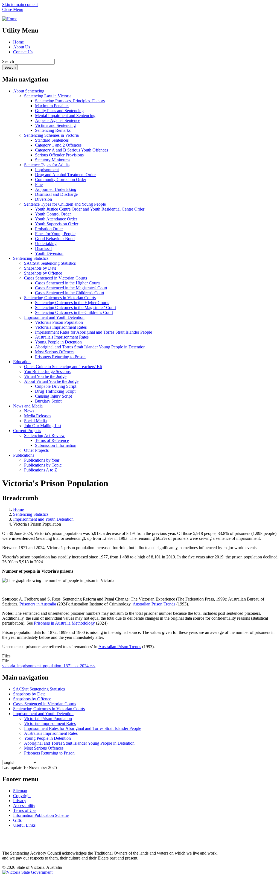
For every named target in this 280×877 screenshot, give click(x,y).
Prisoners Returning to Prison (60, 356)
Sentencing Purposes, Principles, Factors (70, 100)
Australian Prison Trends (154, 604)
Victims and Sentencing (55, 125)
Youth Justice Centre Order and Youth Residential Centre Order (89, 209)
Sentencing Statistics (30, 258)
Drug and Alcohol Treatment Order (65, 174)
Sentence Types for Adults (46, 164)
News (29, 411)
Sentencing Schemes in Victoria (51, 135)
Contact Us (23, 51)
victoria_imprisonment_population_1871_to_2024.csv (48, 665)
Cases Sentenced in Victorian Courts (55, 278)
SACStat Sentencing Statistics (50, 263)
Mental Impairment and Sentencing (65, 115)
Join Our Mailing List (42, 425)
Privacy (19, 800)
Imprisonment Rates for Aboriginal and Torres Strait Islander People (93, 332)
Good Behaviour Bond (55, 238)
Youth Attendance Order (56, 219)
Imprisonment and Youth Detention (54, 317)
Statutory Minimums (52, 160)
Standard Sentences (52, 140)
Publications (23, 455)
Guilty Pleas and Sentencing (59, 110)
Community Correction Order (60, 179)
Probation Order (49, 228)
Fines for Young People (55, 233)
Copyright (22, 795)
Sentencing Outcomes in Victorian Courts (60, 297)
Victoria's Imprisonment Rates (61, 327)
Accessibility (24, 805)
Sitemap (20, 790)
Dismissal (43, 248)
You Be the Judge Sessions (47, 371)
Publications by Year (41, 460)
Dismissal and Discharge (56, 194)
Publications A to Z (40, 470)
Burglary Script (48, 401)
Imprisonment (47, 169)
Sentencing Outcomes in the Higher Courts (72, 302)
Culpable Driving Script (55, 386)
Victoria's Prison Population (59, 322)
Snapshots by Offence (43, 273)
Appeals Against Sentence (57, 120)
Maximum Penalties (52, 105)
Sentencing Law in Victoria (47, 96)
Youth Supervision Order (56, 224)
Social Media (35, 420)
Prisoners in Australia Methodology (64, 623)
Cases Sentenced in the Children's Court (69, 292)
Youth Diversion (49, 253)
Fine (39, 184)
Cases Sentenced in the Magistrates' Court (71, 287)
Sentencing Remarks (53, 130)
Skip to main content (20, 4)
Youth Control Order (53, 214)
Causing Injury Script (53, 396)
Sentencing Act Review (44, 435)
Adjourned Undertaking (55, 189)
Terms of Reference (52, 440)
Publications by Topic (43, 465)
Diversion (43, 199)
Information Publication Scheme (41, 815)
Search (8, 61)
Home (18, 42)
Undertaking (46, 243)
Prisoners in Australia (37, 604)
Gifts (17, 820)
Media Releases (37, 415)
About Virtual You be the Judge (51, 381)
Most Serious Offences (54, 351)
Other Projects (36, 450)
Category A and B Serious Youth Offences (71, 150)
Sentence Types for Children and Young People (65, 204)
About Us (21, 47)
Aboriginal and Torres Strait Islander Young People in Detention (90, 347)
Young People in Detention (58, 342)
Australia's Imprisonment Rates (62, 337)
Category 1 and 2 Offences (58, 145)
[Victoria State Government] (27, 872)
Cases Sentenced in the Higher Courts (67, 283)
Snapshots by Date (40, 268)
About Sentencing (28, 91)
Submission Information (55, 445)
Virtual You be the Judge (45, 376)
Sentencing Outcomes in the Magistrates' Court (75, 307)
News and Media (28, 406)
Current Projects (27, 430)
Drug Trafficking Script (55, 391)
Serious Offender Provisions (59, 155)
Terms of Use (24, 810)
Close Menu (12, 9)
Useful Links (24, 825)
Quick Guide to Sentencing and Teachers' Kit (63, 366)
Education (22, 361)
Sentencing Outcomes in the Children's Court (74, 312)
